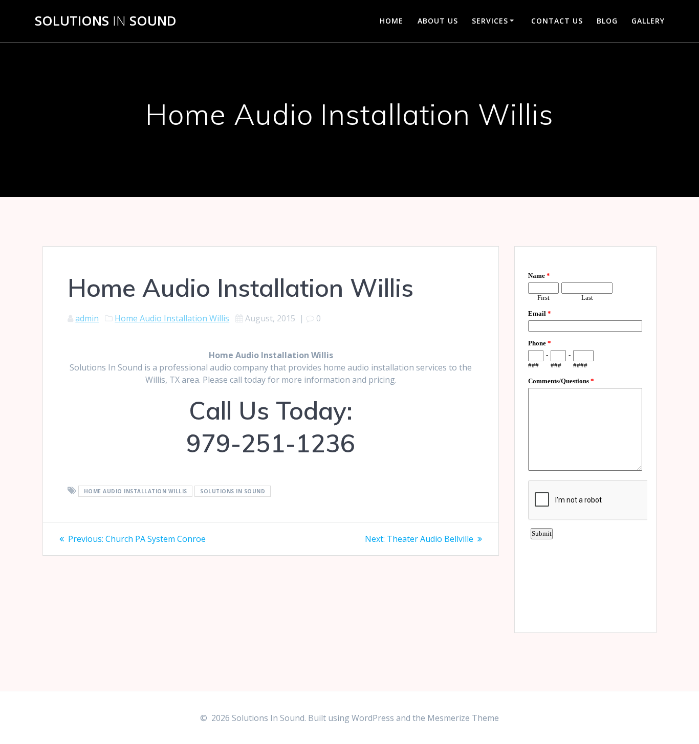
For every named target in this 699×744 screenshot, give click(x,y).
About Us (438, 21)
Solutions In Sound (232, 491)
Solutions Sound (106, 21)
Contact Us (557, 21)
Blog (607, 21)
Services (490, 21)
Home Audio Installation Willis (172, 318)
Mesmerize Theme (463, 718)
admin (87, 318)
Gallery (648, 21)
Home (391, 21)
